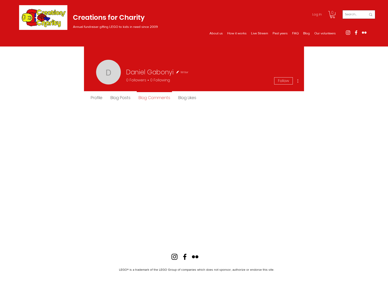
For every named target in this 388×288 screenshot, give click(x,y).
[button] (332, 14)
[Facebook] (356, 32)
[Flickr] (364, 32)
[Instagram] (348, 32)
